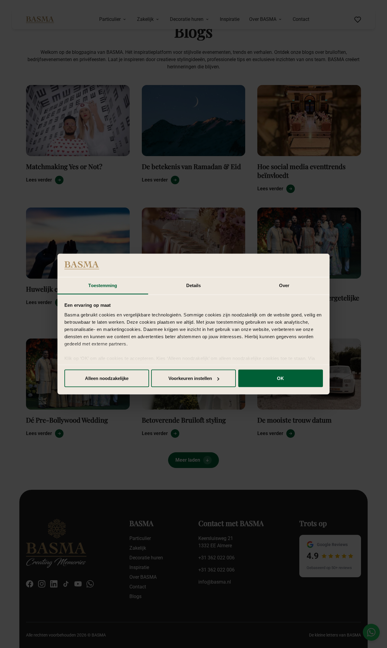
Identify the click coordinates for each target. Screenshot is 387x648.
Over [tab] (284, 285)
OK (280, 378)
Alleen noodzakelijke (106, 378)
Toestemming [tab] (102, 285)
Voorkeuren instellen (190, 378)
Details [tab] (193, 285)
